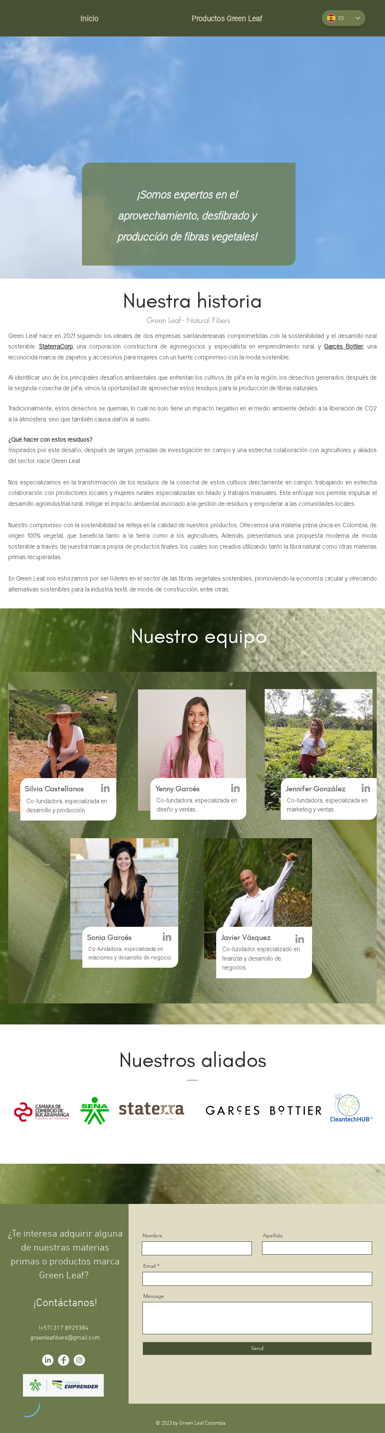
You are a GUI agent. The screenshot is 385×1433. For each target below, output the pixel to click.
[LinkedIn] (105, 788)
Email (149, 1266)
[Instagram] (79, 1360)
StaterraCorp (56, 346)
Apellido (273, 1235)
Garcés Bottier (344, 346)
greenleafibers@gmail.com (65, 1338)
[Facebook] (63, 1360)
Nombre (152, 1235)
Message (153, 1296)
